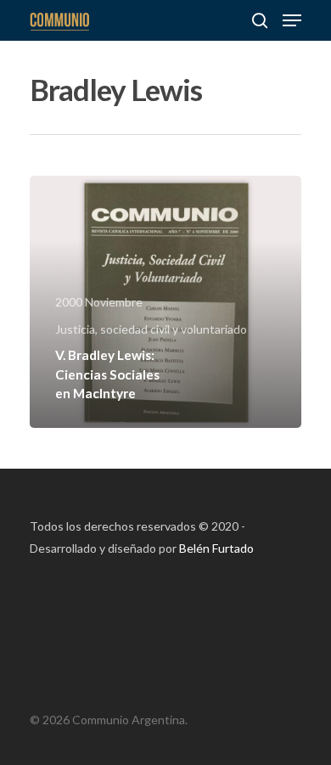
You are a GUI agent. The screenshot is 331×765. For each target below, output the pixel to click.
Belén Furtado (216, 548)
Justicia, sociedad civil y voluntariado (151, 329)
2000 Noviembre (99, 302)
